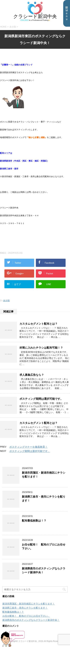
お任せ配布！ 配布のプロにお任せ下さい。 (26, 616)
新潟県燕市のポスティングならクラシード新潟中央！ (30, 620)
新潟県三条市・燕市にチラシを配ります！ (25, 607)
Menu (67, 15)
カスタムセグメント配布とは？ (39, 323)
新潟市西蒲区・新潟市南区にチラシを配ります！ (28, 603)
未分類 (6, 300)
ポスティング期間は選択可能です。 (41, 398)
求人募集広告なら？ (32, 374)
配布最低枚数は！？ (34, 520)
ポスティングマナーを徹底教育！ (28, 446)
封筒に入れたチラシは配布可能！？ (41, 347)
